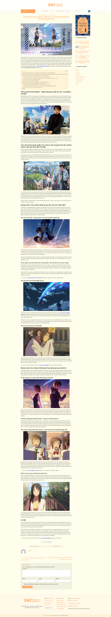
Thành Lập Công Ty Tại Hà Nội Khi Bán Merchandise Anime (84, 57)
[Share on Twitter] (44, 542)
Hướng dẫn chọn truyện (75, 603)
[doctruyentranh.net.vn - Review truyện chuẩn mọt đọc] (55, 4)
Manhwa (77, 72)
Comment (24, 568)
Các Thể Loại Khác (42, 15)
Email (40, 578)
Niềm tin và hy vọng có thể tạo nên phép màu (33, 87)
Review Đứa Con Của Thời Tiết (35, 277)
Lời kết (23, 88)
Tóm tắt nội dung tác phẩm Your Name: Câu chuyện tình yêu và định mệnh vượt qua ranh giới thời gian (44, 74)
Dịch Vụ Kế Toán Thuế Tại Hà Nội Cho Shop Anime (84, 52)
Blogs (67, 11)
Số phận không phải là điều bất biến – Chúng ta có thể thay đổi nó (37, 84)
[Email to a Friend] (46, 542)
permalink (61, 546)
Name (23, 578)
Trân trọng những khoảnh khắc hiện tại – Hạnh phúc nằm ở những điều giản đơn (40, 85)
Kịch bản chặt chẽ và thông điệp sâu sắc (32, 79)
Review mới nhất (73, 606)
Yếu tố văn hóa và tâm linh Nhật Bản (31, 80)
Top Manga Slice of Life (33, 470)
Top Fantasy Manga (44, 365)
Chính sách (48, 602)
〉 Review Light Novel (61, 604)
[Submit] (89, 11)
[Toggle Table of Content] (66, 71)
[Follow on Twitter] (50, 608)
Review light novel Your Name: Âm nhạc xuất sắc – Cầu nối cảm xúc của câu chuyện (40, 78)
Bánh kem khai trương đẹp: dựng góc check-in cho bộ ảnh (84, 62)
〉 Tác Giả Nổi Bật (60, 608)
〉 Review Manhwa (60, 602)
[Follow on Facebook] (45, 608)
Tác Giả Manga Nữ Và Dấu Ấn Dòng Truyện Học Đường (84, 47)
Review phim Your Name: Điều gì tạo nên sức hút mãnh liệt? (35, 75)
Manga (77, 70)
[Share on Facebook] (42, 542)
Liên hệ (47, 604)
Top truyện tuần (73, 600)
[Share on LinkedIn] (51, 542)
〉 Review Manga (60, 600)
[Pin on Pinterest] (48, 542)
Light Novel (48, 15)
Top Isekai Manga (46, 538)
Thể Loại (51, 11)
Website (57, 578)
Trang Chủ (45, 11)
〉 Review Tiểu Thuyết (61, 606)
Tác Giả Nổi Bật (60, 11)
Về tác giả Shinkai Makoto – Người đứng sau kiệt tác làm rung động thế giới (38, 72)
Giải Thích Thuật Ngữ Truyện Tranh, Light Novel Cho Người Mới (84, 42)
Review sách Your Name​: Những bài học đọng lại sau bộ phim (35, 82)
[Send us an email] (52, 608)
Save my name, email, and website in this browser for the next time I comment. (41, 584)
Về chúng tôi (49, 600)
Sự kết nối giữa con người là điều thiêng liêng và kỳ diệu (35, 83)
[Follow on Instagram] (48, 608)
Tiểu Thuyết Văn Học (80, 76)
